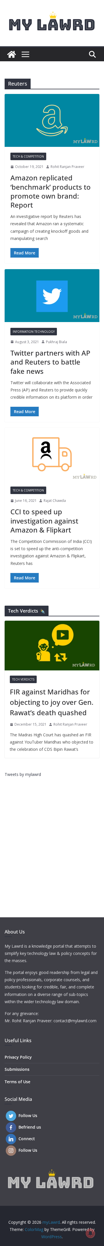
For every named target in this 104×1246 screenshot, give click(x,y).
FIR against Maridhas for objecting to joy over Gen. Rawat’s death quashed (51, 702)
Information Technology (34, 332)
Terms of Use (17, 1081)
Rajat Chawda (55, 500)
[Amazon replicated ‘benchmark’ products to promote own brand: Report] (52, 120)
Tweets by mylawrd (23, 774)
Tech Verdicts (23, 679)
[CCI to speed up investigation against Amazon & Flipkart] (52, 454)
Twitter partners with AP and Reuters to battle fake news (50, 362)
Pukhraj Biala (56, 341)
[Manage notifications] (90, 1233)
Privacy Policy (18, 1057)
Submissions (17, 1069)
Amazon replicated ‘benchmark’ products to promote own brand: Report (50, 191)
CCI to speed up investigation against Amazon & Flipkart (44, 520)
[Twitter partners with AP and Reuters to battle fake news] (52, 295)
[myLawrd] (11, 54)
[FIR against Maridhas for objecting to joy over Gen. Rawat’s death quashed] (52, 645)
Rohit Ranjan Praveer (67, 166)
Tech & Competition (28, 156)
